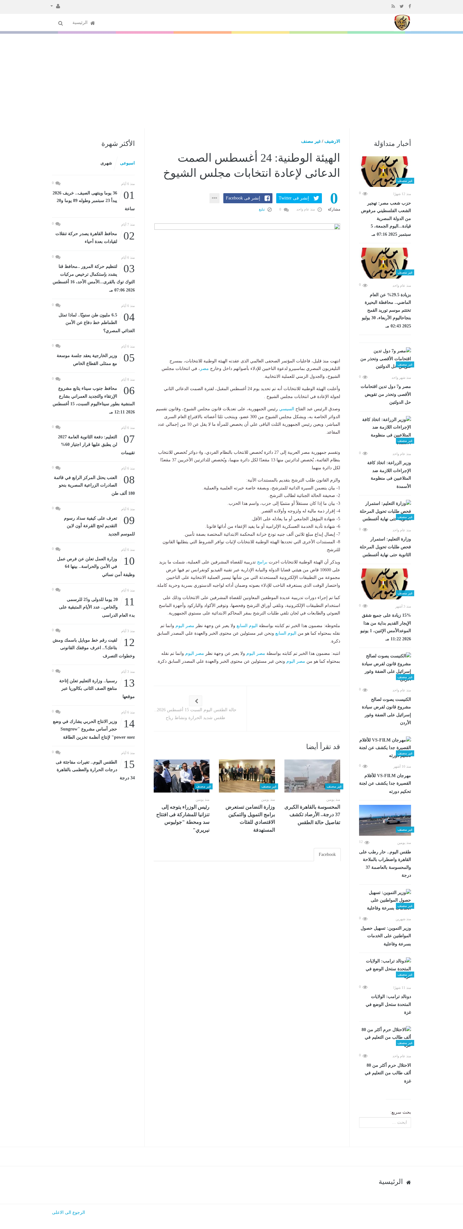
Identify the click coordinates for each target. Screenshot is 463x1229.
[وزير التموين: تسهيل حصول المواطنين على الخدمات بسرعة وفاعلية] (385, 900)
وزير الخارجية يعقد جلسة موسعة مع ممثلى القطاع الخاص (96, 359)
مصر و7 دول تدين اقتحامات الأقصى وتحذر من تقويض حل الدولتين (386, 394)
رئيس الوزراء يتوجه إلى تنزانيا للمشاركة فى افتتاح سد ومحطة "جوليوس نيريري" (182, 818)
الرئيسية (80, 22)
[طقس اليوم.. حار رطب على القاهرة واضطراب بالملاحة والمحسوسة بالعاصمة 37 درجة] (385, 820)
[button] (55, 5)
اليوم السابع (247, 625)
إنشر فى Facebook (243, 198)
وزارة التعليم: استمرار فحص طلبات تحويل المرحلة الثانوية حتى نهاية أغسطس (385, 547)
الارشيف (332, 141)
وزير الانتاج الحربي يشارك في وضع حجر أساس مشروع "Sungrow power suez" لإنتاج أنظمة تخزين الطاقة (94, 729)
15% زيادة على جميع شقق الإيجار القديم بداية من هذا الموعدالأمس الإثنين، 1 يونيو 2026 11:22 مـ (385, 627)
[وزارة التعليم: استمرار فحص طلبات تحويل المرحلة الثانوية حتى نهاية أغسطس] (385, 511)
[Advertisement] (231, 81)
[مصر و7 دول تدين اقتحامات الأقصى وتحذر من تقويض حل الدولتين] (385, 359)
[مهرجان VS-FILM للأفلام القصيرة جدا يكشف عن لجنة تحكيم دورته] (385, 748)
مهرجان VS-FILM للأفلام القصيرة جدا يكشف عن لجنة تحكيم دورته (385, 783)
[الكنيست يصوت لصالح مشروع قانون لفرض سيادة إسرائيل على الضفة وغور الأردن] (385, 667)
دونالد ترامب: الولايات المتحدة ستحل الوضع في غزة (388, 1004)
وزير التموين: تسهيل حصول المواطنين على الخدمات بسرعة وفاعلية (386, 936)
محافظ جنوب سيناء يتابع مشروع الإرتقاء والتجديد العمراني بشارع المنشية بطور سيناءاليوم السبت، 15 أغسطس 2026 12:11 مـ (94, 399)
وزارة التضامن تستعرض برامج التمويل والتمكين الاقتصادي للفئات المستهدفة (250, 818)
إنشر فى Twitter (294, 198)
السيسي (286, 409)
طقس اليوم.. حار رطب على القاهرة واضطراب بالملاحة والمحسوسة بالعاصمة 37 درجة (385, 864)
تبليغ (262, 209)
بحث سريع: (400, 1112)
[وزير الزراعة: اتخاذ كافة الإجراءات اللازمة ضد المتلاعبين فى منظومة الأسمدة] (385, 431)
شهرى (106, 163)
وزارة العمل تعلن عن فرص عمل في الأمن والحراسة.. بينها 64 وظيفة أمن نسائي (96, 566)
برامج (262, 562)
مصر (204, 368)
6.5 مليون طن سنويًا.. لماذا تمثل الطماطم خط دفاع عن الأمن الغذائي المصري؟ (97, 322)
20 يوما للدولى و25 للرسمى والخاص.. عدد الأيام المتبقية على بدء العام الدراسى (97, 607)
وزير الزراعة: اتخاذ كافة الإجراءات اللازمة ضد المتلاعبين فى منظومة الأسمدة (389, 474)
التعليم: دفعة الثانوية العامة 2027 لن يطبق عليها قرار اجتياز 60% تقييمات (96, 444)
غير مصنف (311, 141)
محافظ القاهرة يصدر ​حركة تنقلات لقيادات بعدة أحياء (95, 237)
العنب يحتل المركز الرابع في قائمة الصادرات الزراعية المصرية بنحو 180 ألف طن (94, 485)
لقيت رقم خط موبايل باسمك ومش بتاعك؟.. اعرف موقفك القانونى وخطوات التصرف (94, 647)
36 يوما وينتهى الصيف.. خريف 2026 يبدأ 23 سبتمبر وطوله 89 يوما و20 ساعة (94, 200)
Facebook (327, 854)
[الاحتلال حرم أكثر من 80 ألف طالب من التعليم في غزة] (385, 1037)
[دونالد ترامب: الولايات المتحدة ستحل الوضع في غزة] (385, 969)
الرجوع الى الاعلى (68, 1212)
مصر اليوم (184, 625)
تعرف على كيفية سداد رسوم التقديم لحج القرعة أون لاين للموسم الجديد (99, 525)
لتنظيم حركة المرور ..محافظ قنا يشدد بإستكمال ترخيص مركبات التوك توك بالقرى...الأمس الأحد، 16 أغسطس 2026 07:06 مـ (94, 277)
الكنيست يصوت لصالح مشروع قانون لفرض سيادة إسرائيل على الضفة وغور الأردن (386, 711)
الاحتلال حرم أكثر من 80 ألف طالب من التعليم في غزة (388, 1073)
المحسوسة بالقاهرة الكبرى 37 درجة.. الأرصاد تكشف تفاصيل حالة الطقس (312, 814)
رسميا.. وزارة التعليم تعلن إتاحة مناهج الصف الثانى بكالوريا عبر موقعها (97, 688)
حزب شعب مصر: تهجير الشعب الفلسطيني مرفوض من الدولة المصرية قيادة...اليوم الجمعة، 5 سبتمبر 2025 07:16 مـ (386, 219)
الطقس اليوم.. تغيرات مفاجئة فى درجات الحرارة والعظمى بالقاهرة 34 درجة (95, 769)
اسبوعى (127, 163)
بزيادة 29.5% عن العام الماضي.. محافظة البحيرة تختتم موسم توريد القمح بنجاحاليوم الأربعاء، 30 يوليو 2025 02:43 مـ (386, 310)
